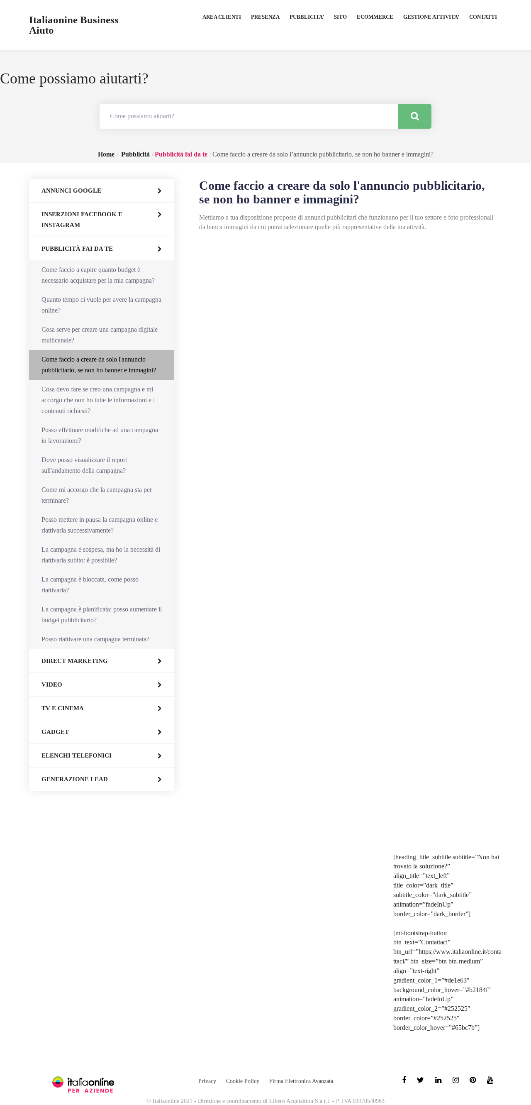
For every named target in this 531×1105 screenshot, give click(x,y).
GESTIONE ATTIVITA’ (431, 17)
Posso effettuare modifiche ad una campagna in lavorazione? (99, 435)
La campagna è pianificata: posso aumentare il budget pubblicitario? (101, 614)
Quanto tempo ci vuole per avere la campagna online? (101, 305)
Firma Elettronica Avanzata (301, 1081)
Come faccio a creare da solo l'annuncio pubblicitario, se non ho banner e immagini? (98, 365)
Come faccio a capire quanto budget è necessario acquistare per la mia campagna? (98, 275)
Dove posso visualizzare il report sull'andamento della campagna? (84, 465)
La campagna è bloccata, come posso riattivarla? (90, 585)
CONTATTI (483, 17)
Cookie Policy (242, 1081)
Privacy (207, 1081)
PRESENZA (265, 17)
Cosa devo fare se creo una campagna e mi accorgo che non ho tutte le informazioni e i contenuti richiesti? (98, 400)
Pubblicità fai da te (181, 154)
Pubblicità (135, 154)
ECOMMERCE (375, 17)
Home (106, 154)
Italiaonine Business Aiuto (74, 25)
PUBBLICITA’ (307, 17)
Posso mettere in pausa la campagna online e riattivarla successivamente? (99, 525)
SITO (340, 17)
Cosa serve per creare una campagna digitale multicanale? (99, 335)
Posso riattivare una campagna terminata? (95, 639)
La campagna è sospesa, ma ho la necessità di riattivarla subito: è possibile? (100, 555)
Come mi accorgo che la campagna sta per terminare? (96, 495)
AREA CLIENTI (221, 17)
